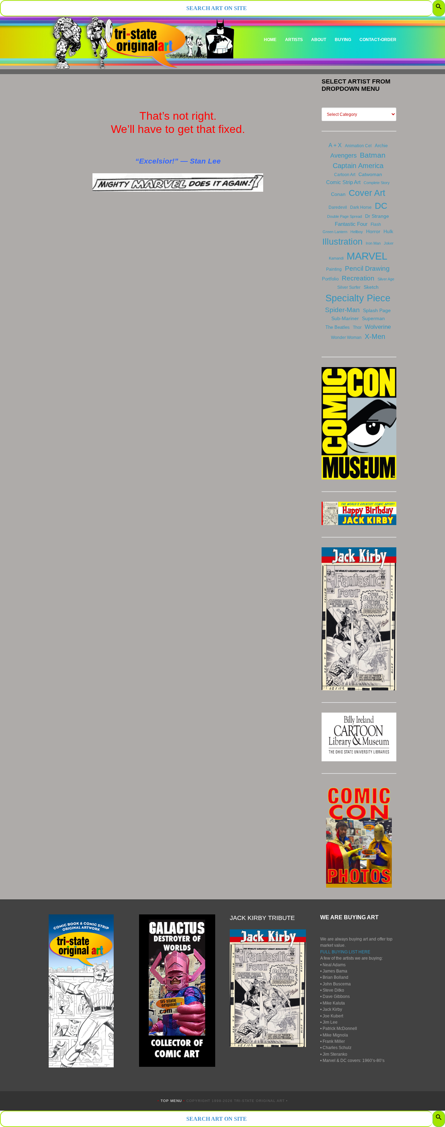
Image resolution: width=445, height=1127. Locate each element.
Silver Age (386, 279)
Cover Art (367, 193)
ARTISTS (294, 39)
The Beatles (337, 327)
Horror (373, 231)
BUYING (343, 39)
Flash (376, 224)
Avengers (343, 155)
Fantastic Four (351, 224)
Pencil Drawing (367, 268)
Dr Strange (377, 216)
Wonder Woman (346, 337)
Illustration (342, 241)
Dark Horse (361, 207)
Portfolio (330, 278)
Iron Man (373, 243)
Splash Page (377, 310)
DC (381, 206)
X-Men (375, 336)
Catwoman (370, 174)
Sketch (371, 287)
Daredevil (338, 207)
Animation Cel (358, 145)
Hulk (388, 231)
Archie (381, 145)
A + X (335, 145)
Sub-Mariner (345, 318)
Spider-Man (342, 310)
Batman (373, 155)
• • (171, 1101)
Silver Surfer (349, 287)
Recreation (358, 278)
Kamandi (336, 258)
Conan (338, 194)
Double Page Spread (344, 216)
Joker (389, 243)
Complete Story (377, 183)
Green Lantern (335, 232)
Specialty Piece (357, 298)
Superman (373, 318)
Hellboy (356, 232)
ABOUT (318, 39)
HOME (270, 39)
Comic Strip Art (343, 182)
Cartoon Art (344, 174)
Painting (334, 269)
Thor (357, 327)
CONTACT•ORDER (377, 39)
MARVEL (367, 256)
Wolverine (378, 326)
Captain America (358, 165)
